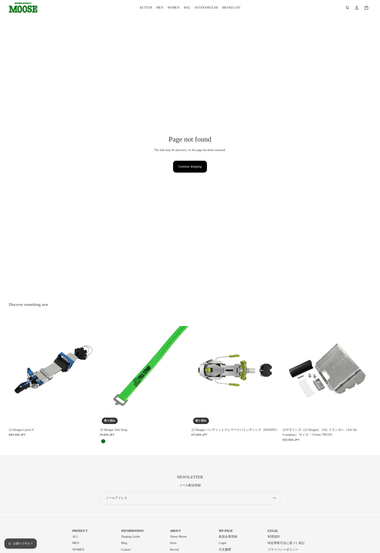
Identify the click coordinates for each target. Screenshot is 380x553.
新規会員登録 (228, 536)
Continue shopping (190, 166)
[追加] (364, 419)
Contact (126, 549)
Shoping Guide (130, 536)
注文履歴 (225, 549)
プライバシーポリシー (283, 549)
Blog (124, 543)
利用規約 (274, 536)
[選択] (91, 419)
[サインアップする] (274, 498)
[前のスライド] (15, 370)
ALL (75, 536)
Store (173, 543)
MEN (75, 543)
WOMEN (78, 549)
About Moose (178, 536)
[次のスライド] (90, 370)
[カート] (366, 8)
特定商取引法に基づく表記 (286, 543)
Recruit (174, 549)
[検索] (347, 8)
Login (222, 543)
